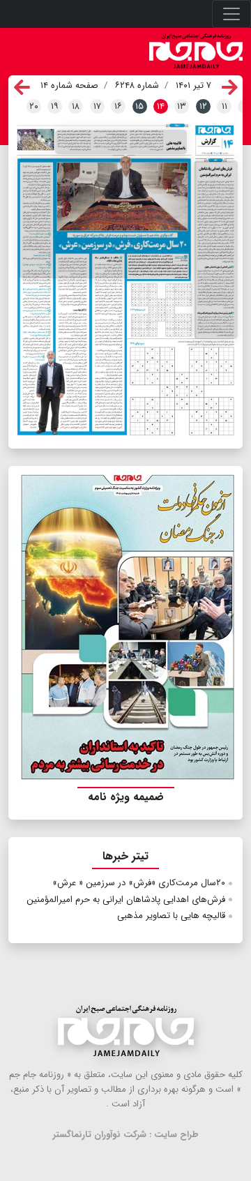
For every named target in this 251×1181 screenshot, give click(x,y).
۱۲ (203, 106)
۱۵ (139, 106)
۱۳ (181, 106)
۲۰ (33, 106)
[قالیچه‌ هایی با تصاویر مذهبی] (121, 142)
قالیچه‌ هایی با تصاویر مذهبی (171, 915)
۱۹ (55, 106)
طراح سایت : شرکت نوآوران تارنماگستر (126, 1134)
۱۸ (75, 106)
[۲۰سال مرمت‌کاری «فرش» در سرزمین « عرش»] (104, 218)
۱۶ (118, 106)
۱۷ (97, 106)
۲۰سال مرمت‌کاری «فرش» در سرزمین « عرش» (138, 882)
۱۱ (224, 106)
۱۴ (161, 106)
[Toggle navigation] (231, 14)
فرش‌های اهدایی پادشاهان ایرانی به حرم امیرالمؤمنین (125, 899)
